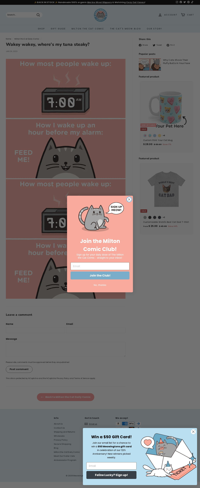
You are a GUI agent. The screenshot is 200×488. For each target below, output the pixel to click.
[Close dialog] (129, 199)
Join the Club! (100, 275)
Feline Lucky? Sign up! (111, 475)
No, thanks (100, 285)
